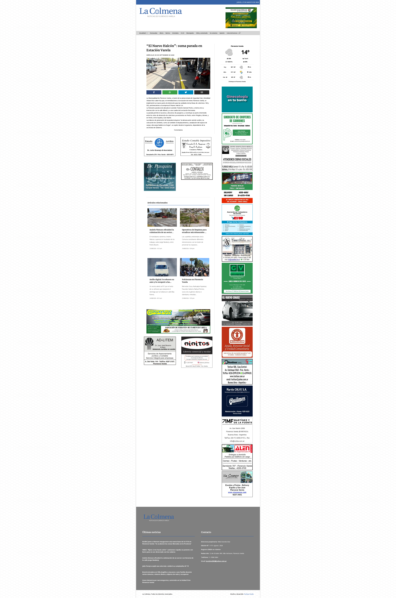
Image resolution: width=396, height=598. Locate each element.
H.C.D (182, 33)
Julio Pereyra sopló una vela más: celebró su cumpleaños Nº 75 (165, 566)
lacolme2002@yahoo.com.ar (216, 561)
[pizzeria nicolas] (237, 187)
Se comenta (213, 33)
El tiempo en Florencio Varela (237, 81)
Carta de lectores (232, 33)
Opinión (222, 33)
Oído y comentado (202, 33)
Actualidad (142, 33)
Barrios (168, 33)
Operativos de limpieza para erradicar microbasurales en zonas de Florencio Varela (194, 232)
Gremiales (175, 33)
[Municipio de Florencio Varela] (237, 99)
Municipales (190, 33)
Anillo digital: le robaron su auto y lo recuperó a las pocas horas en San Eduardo (162, 282)
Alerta (161, 33)
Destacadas (153, 33)
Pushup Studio (249, 594)
